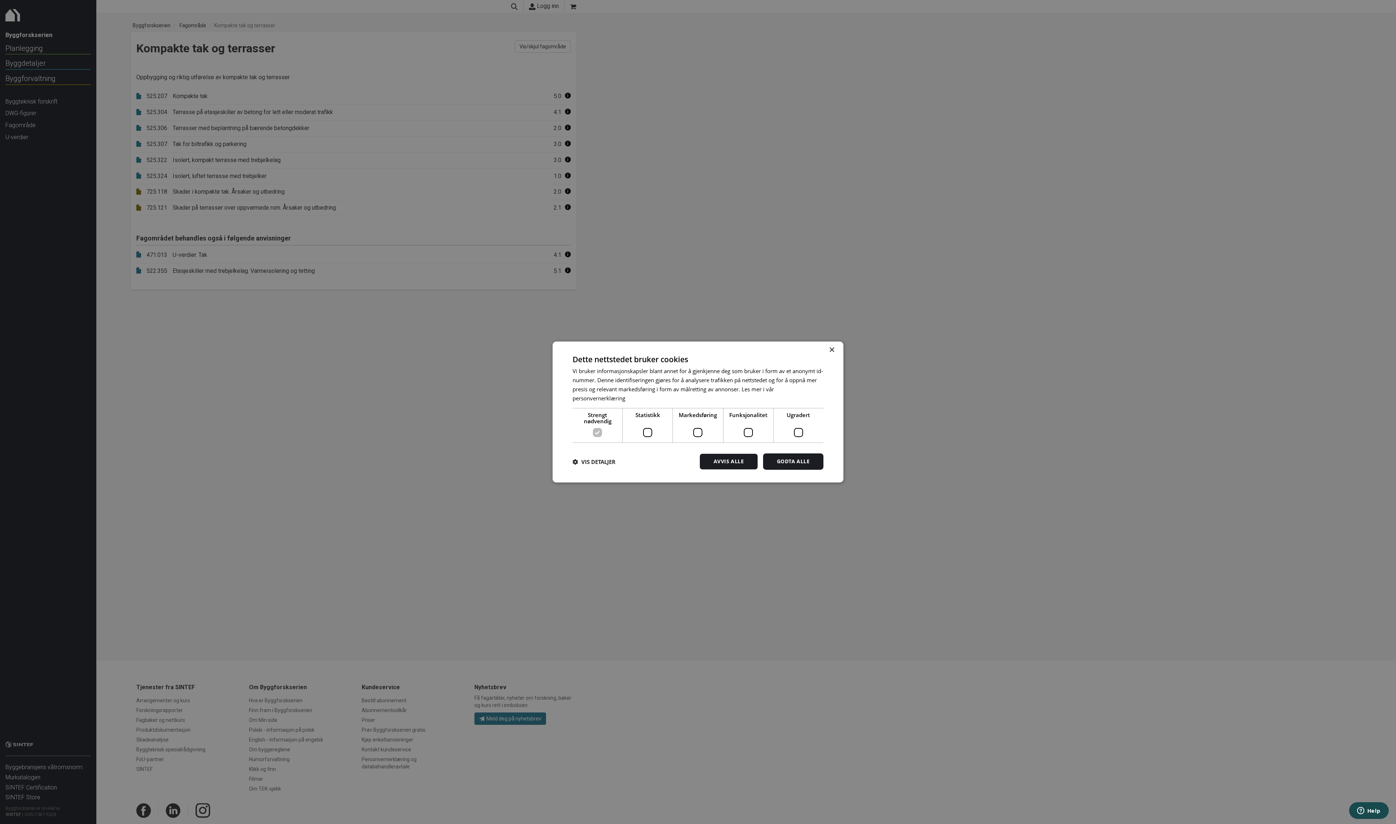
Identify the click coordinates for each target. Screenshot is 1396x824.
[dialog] (698, 412)
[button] (594, 462)
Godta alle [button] (793, 461)
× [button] (831, 350)
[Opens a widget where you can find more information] (1369, 811)
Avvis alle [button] (729, 461)
